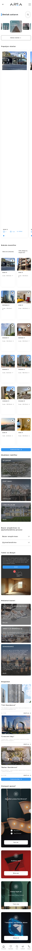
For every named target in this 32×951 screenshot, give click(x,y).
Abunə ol (16, 938)
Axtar (17, 948)
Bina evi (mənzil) (8, 251)
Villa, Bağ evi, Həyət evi (23, 251)
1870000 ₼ (5, 305)
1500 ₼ (20, 272)
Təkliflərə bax (7, 475)
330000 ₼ (5, 338)
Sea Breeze (17, 833)
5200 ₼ (4, 432)
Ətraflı (4, 519)
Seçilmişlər (10, 948)
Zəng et (29, 948)
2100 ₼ (20, 305)
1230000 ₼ (5, 401)
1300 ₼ (20, 432)
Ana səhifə (3, 948)
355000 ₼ (5, 369)
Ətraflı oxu (26, 713)
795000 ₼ (21, 369)
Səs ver (16, 842)
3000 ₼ (5, 229)
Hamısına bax (15, 449)
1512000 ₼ (21, 401)
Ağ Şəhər (17, 830)
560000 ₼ (21, 338)
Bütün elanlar (15, 37)
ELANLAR (23, 948)
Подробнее (5, 28)
